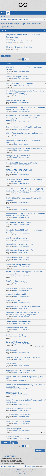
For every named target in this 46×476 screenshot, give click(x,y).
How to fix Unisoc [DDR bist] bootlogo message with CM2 (24, 231)
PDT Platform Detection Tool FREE (19, 223)
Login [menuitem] (45, 13)
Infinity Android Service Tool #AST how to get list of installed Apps (25, 401)
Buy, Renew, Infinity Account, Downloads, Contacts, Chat (23, 35)
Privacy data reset (13, 300)
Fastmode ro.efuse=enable (16, 294)
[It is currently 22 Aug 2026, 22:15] (44, 19)
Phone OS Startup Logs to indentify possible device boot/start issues (25, 386)
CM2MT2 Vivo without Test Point (18, 408)
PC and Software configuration (19, 47)
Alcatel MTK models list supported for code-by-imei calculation (24, 273)
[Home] (23, 5)
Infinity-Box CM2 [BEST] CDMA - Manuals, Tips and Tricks (21, 25)
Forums (8, 13)
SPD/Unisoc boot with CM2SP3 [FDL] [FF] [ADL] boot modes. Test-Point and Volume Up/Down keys (25, 190)
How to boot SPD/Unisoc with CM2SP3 (21, 244)
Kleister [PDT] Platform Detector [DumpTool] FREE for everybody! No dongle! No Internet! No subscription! (25, 117)
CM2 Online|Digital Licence (16, 76)
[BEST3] (9, 207)
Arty (19, 471)
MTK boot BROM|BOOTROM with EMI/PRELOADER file (19, 171)
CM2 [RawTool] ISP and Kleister (18, 156)
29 (39, 346)
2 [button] (25, 59)
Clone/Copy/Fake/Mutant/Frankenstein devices (24, 148)
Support (10, 42)
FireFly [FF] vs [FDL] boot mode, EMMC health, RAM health (24, 199)
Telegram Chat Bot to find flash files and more (23, 127)
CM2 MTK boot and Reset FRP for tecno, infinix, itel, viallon (24, 68)
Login (3, 16)
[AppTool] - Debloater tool (16, 281)
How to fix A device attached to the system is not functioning (25, 141)
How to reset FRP (12, 437)
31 (44, 346)
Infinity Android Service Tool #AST (19, 421)
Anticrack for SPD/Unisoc (15, 100)
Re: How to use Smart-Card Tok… (21, 40)
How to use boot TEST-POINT (17, 327)
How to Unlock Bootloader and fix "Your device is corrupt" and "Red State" (25, 92)
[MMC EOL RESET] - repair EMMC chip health (23, 357)
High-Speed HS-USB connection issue (20, 370)
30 (42, 346)
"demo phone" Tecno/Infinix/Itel (18, 321)
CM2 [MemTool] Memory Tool (17, 257)
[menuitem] (30, 466)
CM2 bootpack (11, 350)
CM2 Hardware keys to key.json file (19, 250)
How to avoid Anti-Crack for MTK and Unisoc (23, 306)
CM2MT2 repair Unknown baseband (20, 288)
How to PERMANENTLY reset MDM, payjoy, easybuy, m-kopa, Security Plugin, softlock (22, 313)
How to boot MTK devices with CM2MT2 (21, 163)
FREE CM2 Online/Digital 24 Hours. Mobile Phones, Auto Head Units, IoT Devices (25, 108)
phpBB (17, 469)
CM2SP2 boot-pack (13, 428)
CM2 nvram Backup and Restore (18, 264)
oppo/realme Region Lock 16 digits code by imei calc (24, 377)
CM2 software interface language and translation (24, 133)
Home (3, 13)
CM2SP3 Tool (11, 363)
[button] (28, 59)
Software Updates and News (17, 342)
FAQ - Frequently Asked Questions (19, 84)
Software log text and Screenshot (18, 414)
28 (37, 346)
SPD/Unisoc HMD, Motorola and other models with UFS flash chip (24, 180)
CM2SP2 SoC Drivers (14, 393)
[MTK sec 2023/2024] (14, 335)
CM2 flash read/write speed (16, 238)
